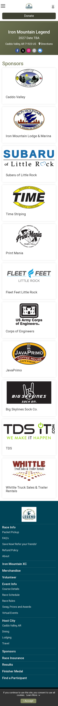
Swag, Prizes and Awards (16, 606)
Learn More (31, 695)
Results (7, 664)
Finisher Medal (12, 671)
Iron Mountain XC (14, 564)
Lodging (6, 637)
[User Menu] (53, 6)
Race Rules (8, 600)
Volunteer (9, 577)
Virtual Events (10, 612)
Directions (47, 43)
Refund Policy (10, 550)
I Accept (28, 700)
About (5, 556)
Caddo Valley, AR (11, 625)
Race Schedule (11, 594)
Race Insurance (13, 658)
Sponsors (9, 651)
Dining (5, 631)
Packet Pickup (10, 532)
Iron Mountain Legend (29, 32)
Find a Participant (14, 678)
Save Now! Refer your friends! (19, 544)
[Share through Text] (40, 50)
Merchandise (11, 570)
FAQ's (5, 538)
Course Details (10, 588)
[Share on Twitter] (23, 50)
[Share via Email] (34, 50)
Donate (29, 16)
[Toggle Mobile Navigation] (3, 6)
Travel (5, 643)
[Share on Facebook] (17, 50)
